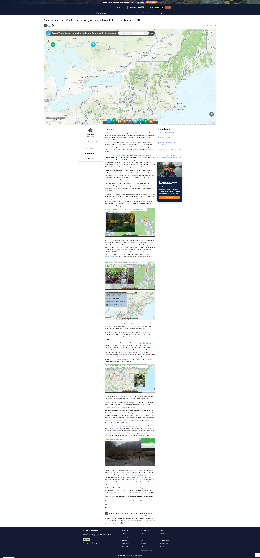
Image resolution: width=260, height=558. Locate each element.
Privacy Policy (125, 547)
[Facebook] (83, 543)
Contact (162, 547)
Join (142, 540)
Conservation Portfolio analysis (117, 155)
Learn (154, 13)
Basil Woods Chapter (145, 343)
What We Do (146, 13)
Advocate (143, 543)
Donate (168, 7)
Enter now (169, 198)
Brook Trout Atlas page (141, 493)
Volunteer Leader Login (146, 550)
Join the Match (151, 2)
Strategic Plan (125, 543)
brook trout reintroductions (140, 475)
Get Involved (135, 13)
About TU (124, 533)
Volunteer (143, 547)
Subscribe (89, 148)
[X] (88, 543)
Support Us (163, 13)
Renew (142, 537)
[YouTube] (96, 543)
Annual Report (125, 537)
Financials (124, 540)
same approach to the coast (128, 426)
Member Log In (159, 7)
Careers (162, 537)
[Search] (115, 7)
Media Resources (164, 543)
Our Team (162, 533)
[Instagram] (92, 543)
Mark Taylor (52, 25)
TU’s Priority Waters (165, 540)
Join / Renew (89, 153)
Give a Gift (89, 159)
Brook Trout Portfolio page (121, 493)
